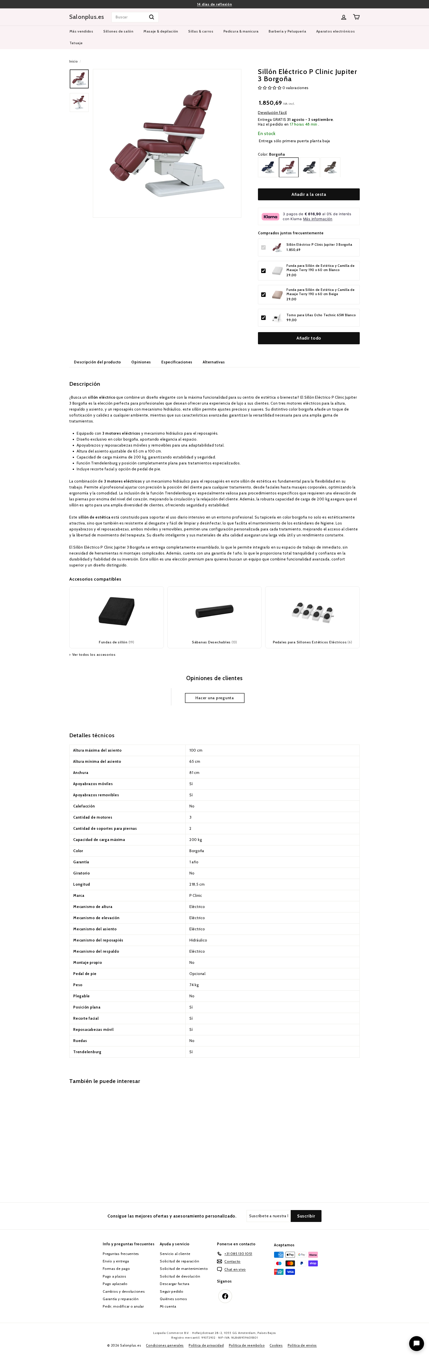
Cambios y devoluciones (124, 1291)
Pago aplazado (115, 1284)
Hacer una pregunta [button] (214, 697)
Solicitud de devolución (180, 1276)
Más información (317, 219)
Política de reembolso (247, 1345)
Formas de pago (116, 1268)
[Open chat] (416, 1343)
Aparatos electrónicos (335, 31)
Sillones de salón (118, 31)
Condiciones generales (165, 1345)
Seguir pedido (171, 1291)
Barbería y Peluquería (287, 31)
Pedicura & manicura (241, 31)
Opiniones (141, 362)
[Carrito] (356, 17)
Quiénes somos (173, 1299)
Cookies (276, 1345)
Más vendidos (81, 31)
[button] (270, 88)
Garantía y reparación (121, 1299)
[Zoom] (167, 143)
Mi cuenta (168, 1306)
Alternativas (214, 362)
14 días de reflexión (214, 4)
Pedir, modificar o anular (123, 1306)
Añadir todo (308, 338)
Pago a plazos (114, 1276)
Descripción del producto (97, 362)
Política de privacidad (206, 1345)
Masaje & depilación (160, 31)
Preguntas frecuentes (121, 1254)
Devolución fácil (272, 113)
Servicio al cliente (175, 1254)
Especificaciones (176, 362)
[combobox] (135, 17)
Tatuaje (76, 43)
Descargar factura (174, 1284)
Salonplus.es (86, 17)
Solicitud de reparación (179, 1261)
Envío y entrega (116, 1261)
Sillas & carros (201, 31)
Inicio (73, 61)
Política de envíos (302, 1345)
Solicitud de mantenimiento (184, 1268)
